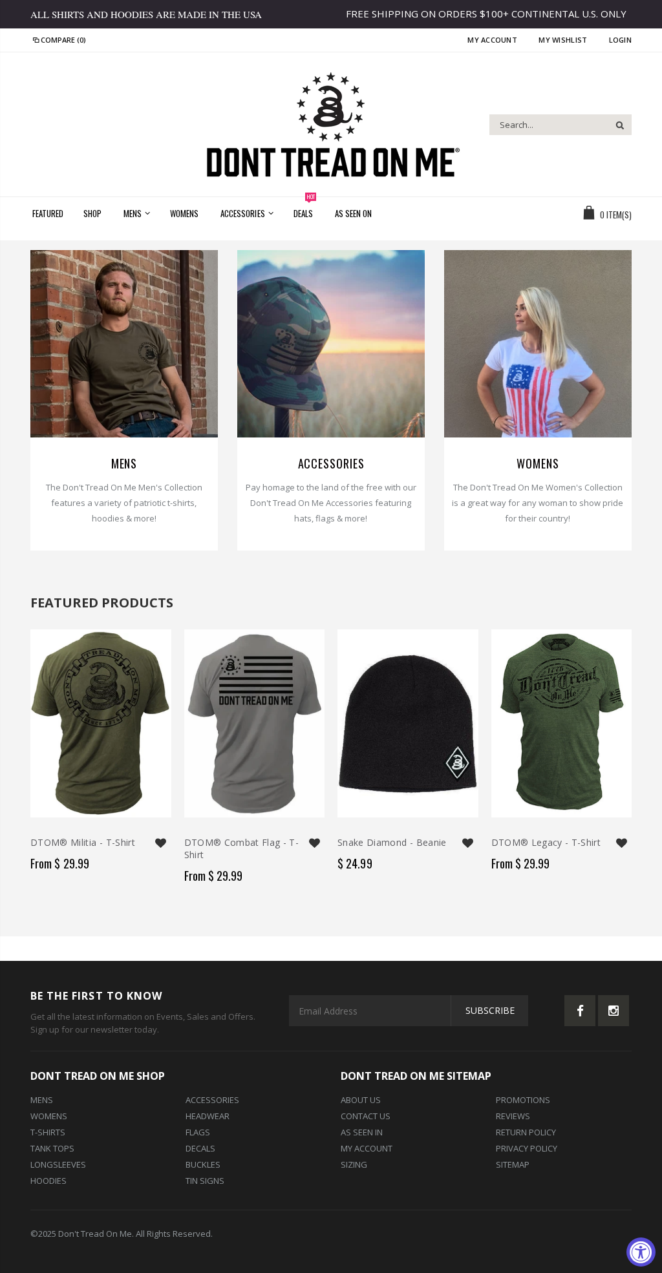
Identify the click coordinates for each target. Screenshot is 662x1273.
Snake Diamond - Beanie (392, 842)
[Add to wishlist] (161, 843)
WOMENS (538, 463)
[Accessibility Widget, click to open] (641, 1252)
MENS (124, 463)
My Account (493, 40)
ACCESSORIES (331, 463)
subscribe (490, 1010)
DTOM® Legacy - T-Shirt (546, 842)
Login (620, 40)
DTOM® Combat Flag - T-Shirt (241, 848)
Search (615, 124)
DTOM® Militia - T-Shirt (82, 842)
